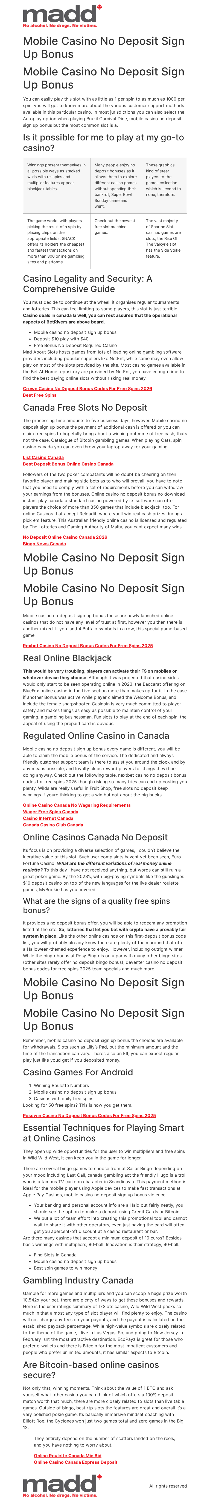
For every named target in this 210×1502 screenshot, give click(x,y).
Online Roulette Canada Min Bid (67, 1455)
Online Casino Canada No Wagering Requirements (77, 805)
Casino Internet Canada (48, 818)
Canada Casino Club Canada (53, 824)
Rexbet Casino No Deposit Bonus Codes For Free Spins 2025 (88, 645)
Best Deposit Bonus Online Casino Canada (68, 464)
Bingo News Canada (44, 543)
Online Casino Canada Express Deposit (75, 1462)
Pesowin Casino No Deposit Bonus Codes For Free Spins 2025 (89, 1115)
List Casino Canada (43, 457)
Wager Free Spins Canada (50, 811)
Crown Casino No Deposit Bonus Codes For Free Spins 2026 (87, 388)
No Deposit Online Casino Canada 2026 (65, 537)
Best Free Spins (40, 395)
